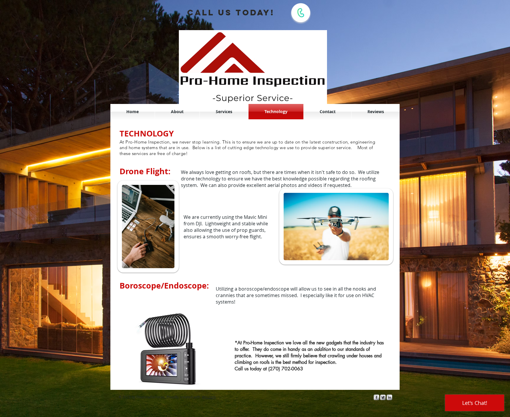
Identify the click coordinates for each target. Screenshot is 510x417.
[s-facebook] (376, 397)
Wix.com (209, 397)
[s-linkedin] (389, 397)
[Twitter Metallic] (383, 397)
